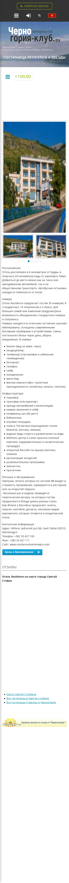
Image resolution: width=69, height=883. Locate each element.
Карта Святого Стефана (21, 694)
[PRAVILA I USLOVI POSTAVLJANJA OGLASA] (52, 16)
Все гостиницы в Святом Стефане (27, 698)
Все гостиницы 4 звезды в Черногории (31, 702)
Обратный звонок (36, 6)
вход (28, 15)
